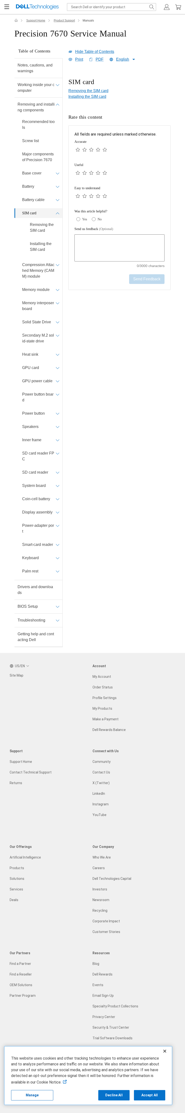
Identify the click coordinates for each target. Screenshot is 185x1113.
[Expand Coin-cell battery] (57, 499)
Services (16, 889)
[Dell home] (16, 20)
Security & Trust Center (110, 1027)
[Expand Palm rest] (57, 571)
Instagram (100, 804)
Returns (16, 783)
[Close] (164, 1051)
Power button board (37, 397)
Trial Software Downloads (112, 1038)
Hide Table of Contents (94, 52)
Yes (84, 219)
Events (97, 985)
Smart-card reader (37, 544)
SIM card (29, 213)
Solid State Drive (36, 322)
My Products (102, 708)
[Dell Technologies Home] (37, 7)
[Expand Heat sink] (57, 354)
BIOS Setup (28, 606)
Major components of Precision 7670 (38, 157)
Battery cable (33, 200)
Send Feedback (146, 279)
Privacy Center (103, 1017)
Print (79, 59)
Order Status (102, 687)
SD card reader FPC (38, 456)
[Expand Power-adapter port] (57, 525)
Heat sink (30, 354)
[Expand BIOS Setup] (57, 606)
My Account (101, 677)
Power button (33, 413)
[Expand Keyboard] (57, 558)
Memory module (36, 290)
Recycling (99, 910)
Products (17, 868)
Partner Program (23, 995)
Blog (95, 964)
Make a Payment (105, 719)
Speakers (30, 427)
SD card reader (35, 472)
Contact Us (101, 772)
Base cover (31, 173)
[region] (119, 82)
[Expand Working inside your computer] (57, 85)
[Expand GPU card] (57, 368)
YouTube (99, 815)
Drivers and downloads (35, 590)
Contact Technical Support (31, 772)
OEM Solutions (21, 985)
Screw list (30, 141)
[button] (166, 7)
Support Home (35, 20)
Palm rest (30, 571)
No (100, 219)
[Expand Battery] (57, 186)
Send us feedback (93, 229)
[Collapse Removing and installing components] (57, 104)
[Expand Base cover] (57, 173)
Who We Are (101, 857)
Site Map (16, 675)
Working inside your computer (36, 88)
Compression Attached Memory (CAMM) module (38, 270)
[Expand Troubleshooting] (57, 620)
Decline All (114, 1095)
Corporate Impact (106, 921)
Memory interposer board (38, 306)
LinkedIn (98, 793)
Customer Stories (106, 932)
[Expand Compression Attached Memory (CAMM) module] (57, 265)
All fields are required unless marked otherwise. (115, 134)
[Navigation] (7, 7)
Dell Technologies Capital (111, 879)
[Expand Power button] (57, 413)
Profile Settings (104, 698)
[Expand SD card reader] (57, 472)
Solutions (17, 879)
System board (34, 486)
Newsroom (100, 900)
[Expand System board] (57, 486)
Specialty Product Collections (115, 1006)
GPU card (30, 368)
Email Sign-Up (103, 995)
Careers (98, 868)
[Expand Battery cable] (57, 200)
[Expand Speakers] (57, 427)
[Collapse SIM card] (57, 213)
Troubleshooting (31, 620)
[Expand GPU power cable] (57, 381)
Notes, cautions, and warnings (35, 68)
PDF (100, 59)
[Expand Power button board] (57, 394)
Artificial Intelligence (25, 857)
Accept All (149, 1095)
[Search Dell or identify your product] (151, 7)
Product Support (64, 20)
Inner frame (31, 440)
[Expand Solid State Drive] (57, 322)
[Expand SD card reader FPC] (57, 453)
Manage (32, 1095)
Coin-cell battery (36, 499)
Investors (99, 889)
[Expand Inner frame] (57, 440)
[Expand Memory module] (57, 290)
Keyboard (30, 558)
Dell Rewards (102, 974)
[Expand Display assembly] (57, 512)
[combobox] (111, 7)
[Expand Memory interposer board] (57, 303)
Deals (14, 900)
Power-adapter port (38, 528)
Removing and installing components (36, 107)
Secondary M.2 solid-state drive (38, 338)
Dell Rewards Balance (109, 730)
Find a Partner (20, 964)
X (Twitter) (101, 783)
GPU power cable (37, 381)
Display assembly (37, 512)
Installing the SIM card (41, 247)
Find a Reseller (21, 974)
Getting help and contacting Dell (36, 637)
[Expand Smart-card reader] (57, 545)
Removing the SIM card (42, 227)
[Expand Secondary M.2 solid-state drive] (57, 335)
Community (101, 762)
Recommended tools (38, 125)
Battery (28, 186)
